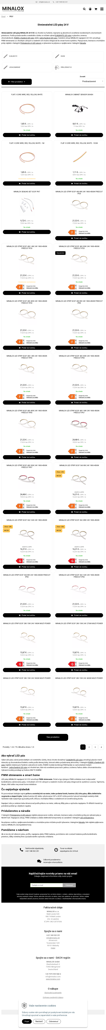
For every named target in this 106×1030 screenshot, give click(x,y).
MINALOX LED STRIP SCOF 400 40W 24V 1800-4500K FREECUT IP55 (27, 412)
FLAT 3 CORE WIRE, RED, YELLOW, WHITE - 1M (26, 143)
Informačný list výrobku (84, 233)
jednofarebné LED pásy (48, 38)
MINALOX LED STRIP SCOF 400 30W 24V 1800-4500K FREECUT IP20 (79, 247)
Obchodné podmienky (53, 993)
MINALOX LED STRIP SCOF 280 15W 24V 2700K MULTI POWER (79, 623)
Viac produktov (53, 737)
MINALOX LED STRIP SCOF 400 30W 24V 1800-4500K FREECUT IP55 (79, 357)
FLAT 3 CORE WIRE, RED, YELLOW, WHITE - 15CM (79, 143)
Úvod (3, 17)
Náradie (83, 43)
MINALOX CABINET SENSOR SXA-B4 (79, 95)
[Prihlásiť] (90, 9)
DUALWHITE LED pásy (63, 36)
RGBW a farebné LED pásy (24, 38)
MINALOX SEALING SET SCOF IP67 (27, 192)
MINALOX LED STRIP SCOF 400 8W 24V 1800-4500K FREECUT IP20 (79, 193)
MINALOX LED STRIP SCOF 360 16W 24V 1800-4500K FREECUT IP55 (79, 576)
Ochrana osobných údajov (53, 997)
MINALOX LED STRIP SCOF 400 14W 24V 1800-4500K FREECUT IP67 (79, 412)
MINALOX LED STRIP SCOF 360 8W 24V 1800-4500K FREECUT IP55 (26, 576)
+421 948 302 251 (62, 2)
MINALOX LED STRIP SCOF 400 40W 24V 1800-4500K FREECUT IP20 (27, 302)
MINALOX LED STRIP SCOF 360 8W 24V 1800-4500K (79, 465)
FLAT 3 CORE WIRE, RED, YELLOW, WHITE (27, 95)
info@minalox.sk (44, 2)
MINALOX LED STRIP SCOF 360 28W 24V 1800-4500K (79, 520)
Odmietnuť (53, 1021)
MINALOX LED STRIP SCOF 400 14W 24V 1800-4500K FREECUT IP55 (27, 357)
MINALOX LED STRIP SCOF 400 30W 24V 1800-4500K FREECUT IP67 (27, 466)
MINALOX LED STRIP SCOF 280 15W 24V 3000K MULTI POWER (27, 678)
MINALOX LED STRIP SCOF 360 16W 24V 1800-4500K (27, 520)
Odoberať (69, 885)
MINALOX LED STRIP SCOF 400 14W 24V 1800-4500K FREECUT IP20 (27, 247)
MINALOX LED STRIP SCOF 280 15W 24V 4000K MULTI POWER (79, 678)
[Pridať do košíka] (27, 135)
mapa (53, 948)
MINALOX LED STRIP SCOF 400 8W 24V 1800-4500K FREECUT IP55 (79, 302)
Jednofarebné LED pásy (18, 767)
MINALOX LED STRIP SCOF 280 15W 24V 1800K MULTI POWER (27, 623)
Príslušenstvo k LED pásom (30, 43)
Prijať (27, 1021)
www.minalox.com (53, 979)
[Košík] (96, 9)
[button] (84, 9)
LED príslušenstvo (87, 818)
